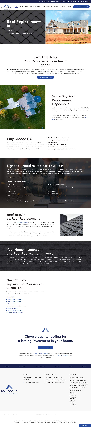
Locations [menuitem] (56, 6)
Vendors (64, 1)
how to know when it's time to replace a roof (60, 173)
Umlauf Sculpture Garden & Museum (17, 306)
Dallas (71, 392)
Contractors (43, 1)
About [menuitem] (69, 6)
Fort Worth (73, 393)
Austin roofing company (41, 353)
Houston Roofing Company (77, 379)
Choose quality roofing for (45, 338)
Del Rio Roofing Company (76, 390)
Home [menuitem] (16, 6)
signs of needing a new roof (33, 201)
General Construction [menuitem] (40, 366)
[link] (45, 65)
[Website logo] (6, 7)
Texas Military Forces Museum (15, 299)
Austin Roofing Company (76, 377)
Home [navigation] (8, 33)
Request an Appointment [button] (81, 6)
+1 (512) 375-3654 (62, 355)
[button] (73, 1)
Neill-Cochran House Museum (15, 312)
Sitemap (54, 414)
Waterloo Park (11, 303)
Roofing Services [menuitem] (24, 6)
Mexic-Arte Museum (13, 308)
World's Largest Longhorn (14, 301)
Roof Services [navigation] (15, 33)
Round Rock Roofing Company (78, 382)
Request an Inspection (45, 347)
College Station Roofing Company (79, 384)
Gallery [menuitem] (63, 6)
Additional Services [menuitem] (47, 6)
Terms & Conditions (39, 414)
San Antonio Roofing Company (78, 380)
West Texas (72, 400)
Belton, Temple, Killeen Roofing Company (78, 388)
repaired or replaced (22, 222)
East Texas (72, 402)
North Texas (73, 397)
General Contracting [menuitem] (35, 6)
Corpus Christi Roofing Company (78, 385)
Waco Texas (73, 395)
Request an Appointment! (45, 77)
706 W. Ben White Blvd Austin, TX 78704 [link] (32, 378)
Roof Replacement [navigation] (27, 33)
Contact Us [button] (84, 425)
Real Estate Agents (54, 1)
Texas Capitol (11, 297)
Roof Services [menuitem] (21, 366)
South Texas (73, 398)
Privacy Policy (48, 414)
